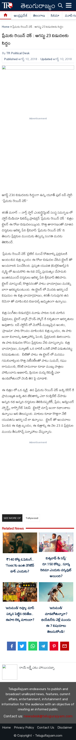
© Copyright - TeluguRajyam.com (38, 735)
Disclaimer (64, 727)
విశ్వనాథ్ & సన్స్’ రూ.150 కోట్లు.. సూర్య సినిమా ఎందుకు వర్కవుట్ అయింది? (56, 567)
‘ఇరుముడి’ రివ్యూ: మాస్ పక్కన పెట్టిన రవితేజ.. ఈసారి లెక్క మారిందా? (19, 613)
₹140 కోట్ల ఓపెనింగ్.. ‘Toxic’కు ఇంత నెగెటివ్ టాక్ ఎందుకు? (19, 565)
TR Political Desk (18, 53)
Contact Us (45, 727)
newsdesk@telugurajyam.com (48, 716)
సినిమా (55, 15)
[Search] (60, 5)
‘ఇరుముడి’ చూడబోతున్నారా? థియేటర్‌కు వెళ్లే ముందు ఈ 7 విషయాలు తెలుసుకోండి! (56, 619)
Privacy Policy (24, 727)
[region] (38, 152)
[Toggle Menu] (69, 5)
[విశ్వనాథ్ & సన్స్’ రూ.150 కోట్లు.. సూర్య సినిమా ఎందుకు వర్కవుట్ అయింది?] (56, 543)
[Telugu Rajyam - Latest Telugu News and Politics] (7, 5)
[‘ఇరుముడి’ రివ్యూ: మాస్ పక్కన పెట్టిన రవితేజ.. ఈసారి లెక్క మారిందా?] (20, 592)
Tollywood (32, 518)
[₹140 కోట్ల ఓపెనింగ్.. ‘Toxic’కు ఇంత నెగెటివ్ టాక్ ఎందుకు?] (20, 543)
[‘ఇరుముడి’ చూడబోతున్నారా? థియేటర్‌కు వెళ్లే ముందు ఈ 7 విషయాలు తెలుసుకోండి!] (56, 592)
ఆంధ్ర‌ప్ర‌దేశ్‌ (20, 15)
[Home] (5, 15)
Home (6, 27)
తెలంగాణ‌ (39, 15)
